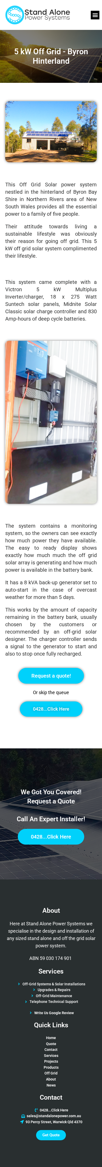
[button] (95, 15)
